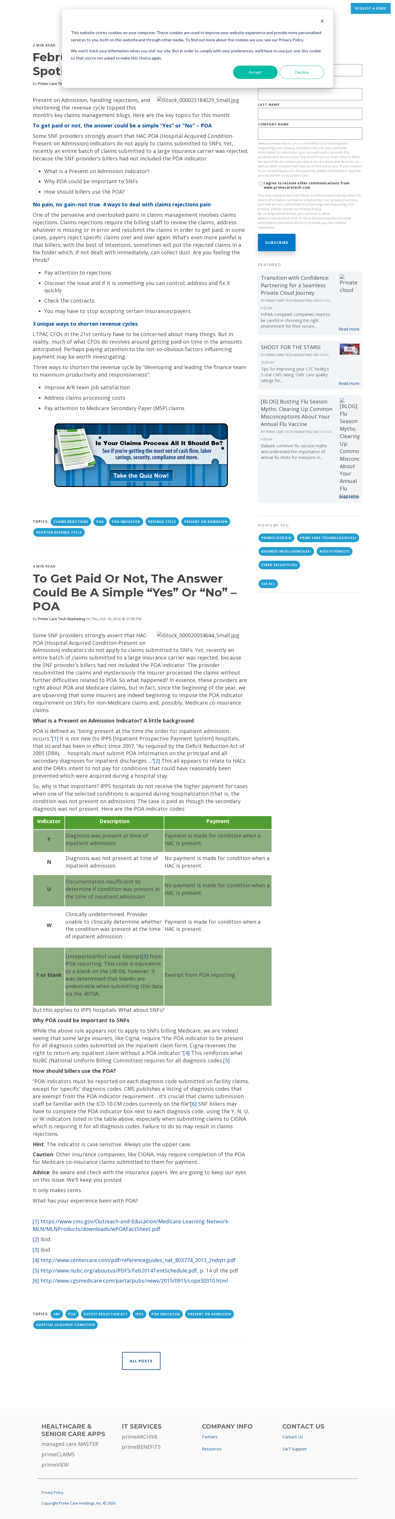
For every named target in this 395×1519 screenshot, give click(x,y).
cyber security (279, 565)
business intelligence (286, 551)
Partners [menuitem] (210, 1437)
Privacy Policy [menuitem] (52, 1492)
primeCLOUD (276, 538)
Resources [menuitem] (212, 1449)
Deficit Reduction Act (106, 1314)
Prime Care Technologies (328, 538)
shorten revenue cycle (59, 532)
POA (100, 522)
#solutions (335, 551)
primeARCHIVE (140, 1436)
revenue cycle (162, 522)
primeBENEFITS (141, 1446)
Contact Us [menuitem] (292, 1437)
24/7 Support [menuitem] (294, 1449)
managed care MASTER (69, 1443)
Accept (255, 72)
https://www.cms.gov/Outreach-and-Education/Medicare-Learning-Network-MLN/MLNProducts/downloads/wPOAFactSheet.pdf (131, 1225)
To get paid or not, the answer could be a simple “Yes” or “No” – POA (135, 592)
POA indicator (126, 522)
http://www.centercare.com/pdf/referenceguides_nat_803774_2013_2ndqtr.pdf (138, 1260)
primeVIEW (55, 1464)
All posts (141, 1361)
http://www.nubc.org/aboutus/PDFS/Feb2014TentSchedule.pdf (118, 1270)
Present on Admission (205, 522)
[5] (226, 1060)
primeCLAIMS (58, 1454)
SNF (56, 1314)
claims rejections (70, 522)
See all (268, 584)
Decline (302, 72)
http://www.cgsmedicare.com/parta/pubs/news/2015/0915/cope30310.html (134, 1280)
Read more (349, 329)
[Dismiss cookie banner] (322, 21)
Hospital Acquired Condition (65, 1325)
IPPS (139, 1314)
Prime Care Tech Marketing (61, 83)
